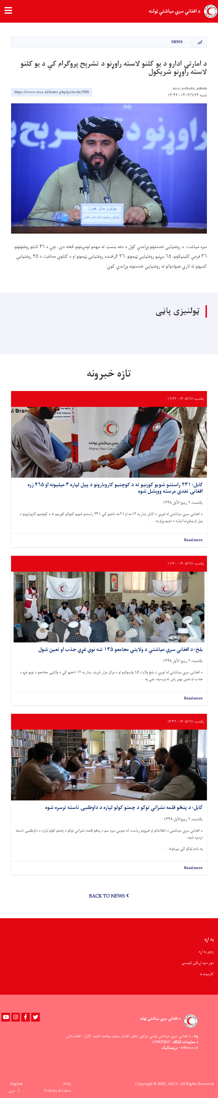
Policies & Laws (57, 1091)
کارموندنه (207, 974)
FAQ (67, 1084)
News (177, 42)
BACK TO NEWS (107, 896)
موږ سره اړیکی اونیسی (197, 962)
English (16, 1084)
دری (11, 1091)
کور (200, 42)
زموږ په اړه (206, 951)
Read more (193, 540)
